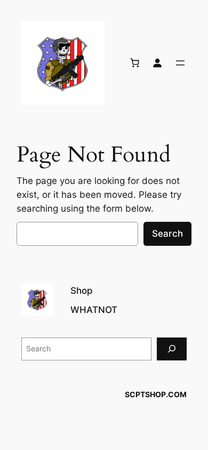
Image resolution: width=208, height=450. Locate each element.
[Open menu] (180, 63)
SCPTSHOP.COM (156, 394)
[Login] (157, 63)
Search (167, 233)
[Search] (172, 349)
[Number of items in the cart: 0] (135, 63)
